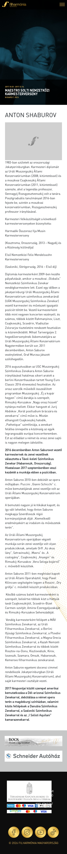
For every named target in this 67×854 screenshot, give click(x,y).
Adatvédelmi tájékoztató (45, 793)
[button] (62, 5)
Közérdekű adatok (44, 785)
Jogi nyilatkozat (44, 802)
